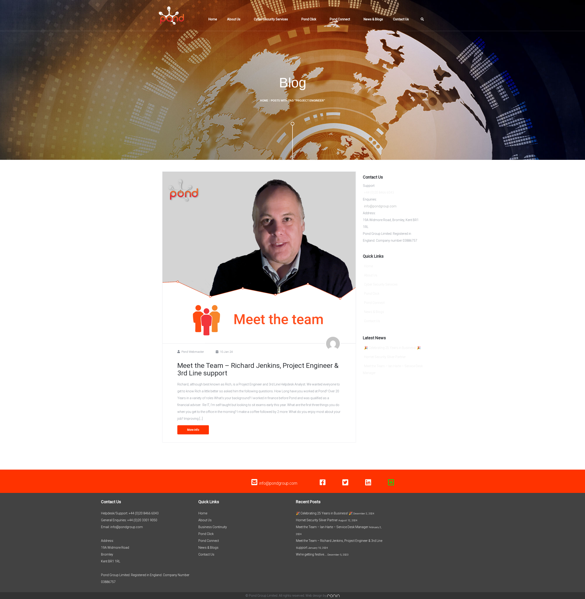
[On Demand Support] (391, 482)
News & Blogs (373, 19)
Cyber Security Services (271, 19)
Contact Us (401, 19)
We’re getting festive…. (311, 554)
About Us (233, 19)
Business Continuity (212, 527)
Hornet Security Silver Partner (385, 357)
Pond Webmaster (192, 351)
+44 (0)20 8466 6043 (379, 192)
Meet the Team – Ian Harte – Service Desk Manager (332, 527)
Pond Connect (340, 19)
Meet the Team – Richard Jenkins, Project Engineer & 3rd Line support (257, 369)
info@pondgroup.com (380, 206)
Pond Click (308, 19)
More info (193, 429)
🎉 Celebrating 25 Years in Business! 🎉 (392, 348)
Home (212, 19)
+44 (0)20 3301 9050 (142, 520)
